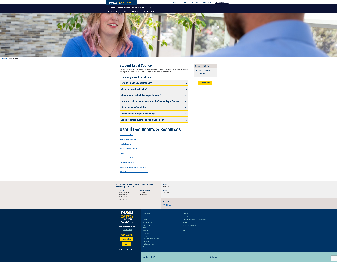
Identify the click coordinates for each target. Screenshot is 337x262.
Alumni (191, 2)
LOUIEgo (145, 230)
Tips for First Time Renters (128, 149)
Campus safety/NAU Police (151, 238)
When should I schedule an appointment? (141, 95)
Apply (127, 244)
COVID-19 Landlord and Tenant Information (134, 172)
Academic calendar (148, 244)
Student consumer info (189, 225)
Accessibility (186, 217)
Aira (144, 217)
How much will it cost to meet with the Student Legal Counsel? (151, 101)
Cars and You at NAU (126, 158)
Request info (127, 239)
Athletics (183, 2)
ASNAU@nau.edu (167, 186)
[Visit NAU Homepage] (127, 215)
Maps (144, 247)
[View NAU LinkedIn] (151, 257)
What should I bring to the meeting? (138, 113)
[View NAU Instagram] (154, 257)
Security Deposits (125, 144)
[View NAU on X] (144, 257)
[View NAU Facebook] (147, 257)
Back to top (213, 257)
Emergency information (150, 236)
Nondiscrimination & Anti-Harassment (194, 219)
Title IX (184, 230)
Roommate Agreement (127, 162)
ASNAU (5, 58)
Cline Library (146, 233)
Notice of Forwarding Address (129, 139)
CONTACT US (127, 235)
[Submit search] (216, 2)
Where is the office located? (134, 89)
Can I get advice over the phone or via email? (142, 119)
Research (175, 2)
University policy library (189, 227)
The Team (153, 11)
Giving (198, 2)
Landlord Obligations (126, 135)
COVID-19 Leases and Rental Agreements (133, 167)
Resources (134, 11)
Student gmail (147, 225)
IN (2, 58)
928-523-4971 (166, 192)
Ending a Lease (125, 153)
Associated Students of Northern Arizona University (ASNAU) (130, 7)
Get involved (205, 82)
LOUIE (145, 227)
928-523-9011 (127, 229)
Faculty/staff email (148, 222)
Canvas (145, 219)
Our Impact (123, 11)
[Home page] (121, 2)
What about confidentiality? (134, 107)
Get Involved (111, 11)
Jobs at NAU (146, 241)
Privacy (184, 222)
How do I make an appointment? (136, 83)
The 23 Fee (145, 11)
